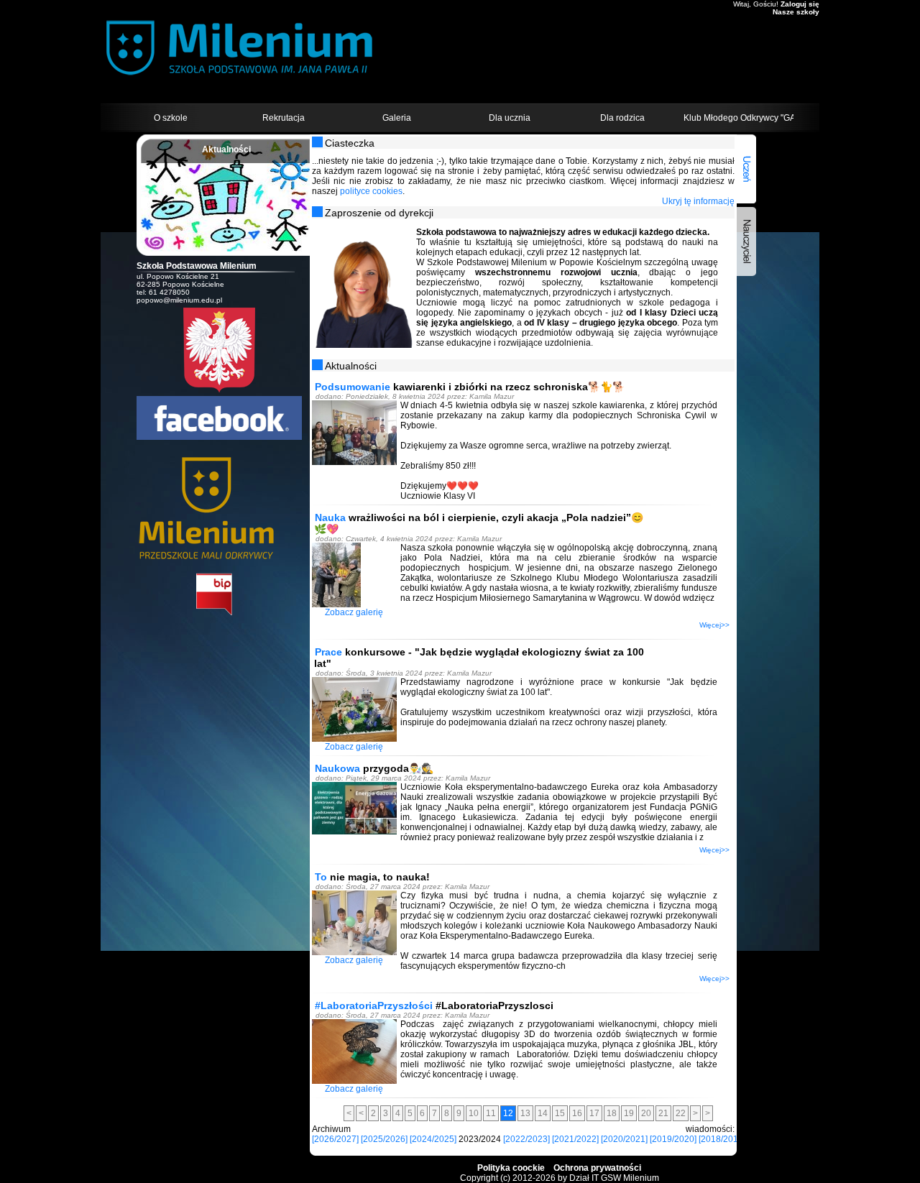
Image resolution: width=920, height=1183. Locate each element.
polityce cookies (371, 191)
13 (525, 1113)
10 (474, 1113)
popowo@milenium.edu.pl (179, 300)
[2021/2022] (575, 1139)
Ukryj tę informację (698, 201)
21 (663, 1113)
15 (560, 1113)
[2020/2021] (624, 1139)
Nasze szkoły (796, 12)
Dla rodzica (622, 118)
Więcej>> (714, 625)
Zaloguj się (800, 4)
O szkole (171, 118)
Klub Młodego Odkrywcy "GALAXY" (739, 118)
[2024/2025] (433, 1139)
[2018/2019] (722, 1139)
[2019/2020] (673, 1139)
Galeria (396, 118)
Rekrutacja (283, 118)
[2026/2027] (335, 1139)
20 (646, 1113)
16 (577, 1113)
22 (681, 1113)
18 (612, 1113)
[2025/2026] (384, 1139)
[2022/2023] (526, 1139)
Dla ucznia (509, 118)
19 (629, 1113)
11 (491, 1113)
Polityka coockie (511, 1168)
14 (543, 1113)
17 (594, 1113)
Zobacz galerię (354, 612)
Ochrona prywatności (597, 1168)
